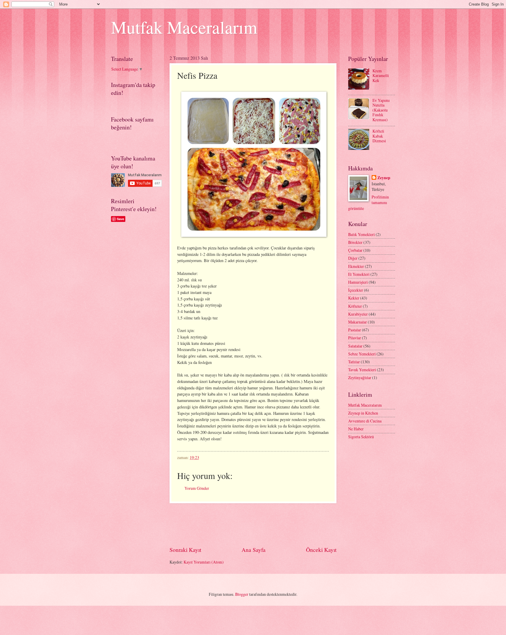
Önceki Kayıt (321, 549)
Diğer (353, 258)
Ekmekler (356, 266)
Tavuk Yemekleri (362, 369)
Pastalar (354, 330)
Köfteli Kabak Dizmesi (379, 135)
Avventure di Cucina (365, 421)
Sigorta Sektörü (361, 436)
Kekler (353, 298)
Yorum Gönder (196, 488)
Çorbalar (355, 250)
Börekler (355, 242)
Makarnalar (357, 322)
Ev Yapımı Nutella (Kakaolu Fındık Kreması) (381, 109)
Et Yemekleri (359, 274)
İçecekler (355, 290)
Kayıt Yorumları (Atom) (204, 562)
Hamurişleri (358, 282)
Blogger (241, 594)
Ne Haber (356, 429)
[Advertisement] (276, 524)
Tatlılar (354, 361)
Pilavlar (354, 337)
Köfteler (355, 306)
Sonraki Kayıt (185, 549)
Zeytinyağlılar (359, 377)
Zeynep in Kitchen (363, 413)
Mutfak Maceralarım (184, 27)
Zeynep (383, 178)
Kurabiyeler (358, 314)
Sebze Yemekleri (362, 354)
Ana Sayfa (254, 549)
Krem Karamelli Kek (380, 75)
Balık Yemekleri (361, 234)
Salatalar (355, 346)
